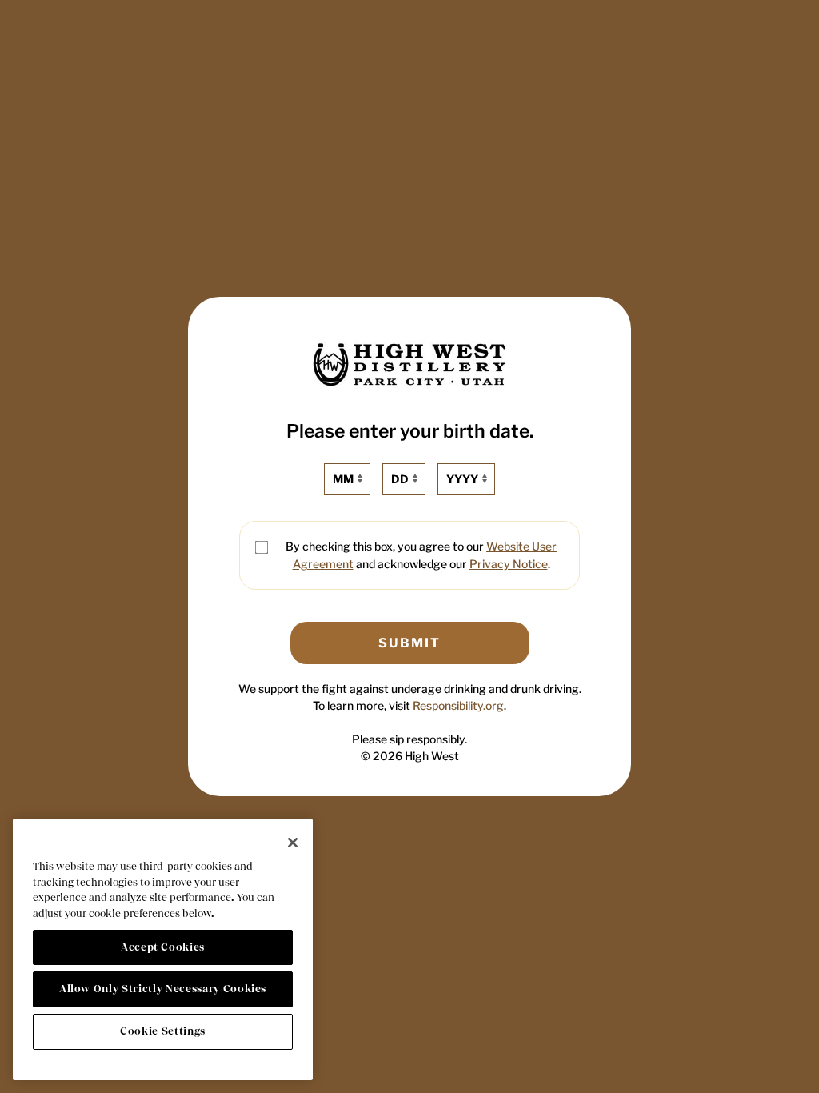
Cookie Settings (163, 1031)
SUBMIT (409, 643)
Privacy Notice (508, 564)
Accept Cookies (163, 947)
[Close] (292, 842)
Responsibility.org (458, 705)
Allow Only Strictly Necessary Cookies (162, 988)
